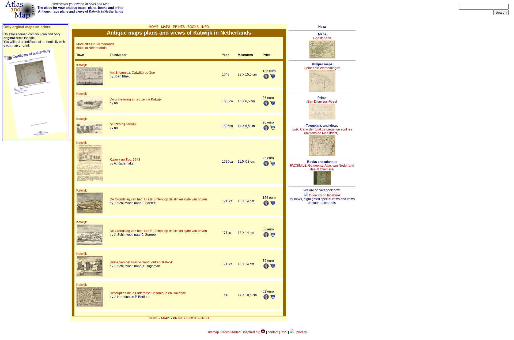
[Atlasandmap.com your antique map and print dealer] (21, 18)
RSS (284, 332)
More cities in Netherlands (95, 44)
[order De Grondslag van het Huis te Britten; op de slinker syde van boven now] (272, 204)
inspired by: (252, 332)
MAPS (165, 27)
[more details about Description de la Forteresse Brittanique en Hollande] (266, 298)
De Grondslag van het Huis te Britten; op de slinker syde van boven (158, 199)
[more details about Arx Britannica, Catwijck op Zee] (266, 78)
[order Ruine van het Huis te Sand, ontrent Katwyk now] (272, 267)
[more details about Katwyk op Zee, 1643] (266, 165)
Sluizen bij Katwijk (123, 124)
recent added (231, 332)
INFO (205, 27)
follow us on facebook (324, 195)
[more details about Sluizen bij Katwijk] (266, 129)
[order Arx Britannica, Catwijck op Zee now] (272, 77)
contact (273, 332)
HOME (153, 27)
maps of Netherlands (91, 48)
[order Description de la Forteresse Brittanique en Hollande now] (272, 298)
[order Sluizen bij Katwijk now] (272, 129)
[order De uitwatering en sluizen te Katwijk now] (272, 104)
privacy (301, 332)
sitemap (213, 332)
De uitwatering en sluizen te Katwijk (135, 99)
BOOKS (193, 27)
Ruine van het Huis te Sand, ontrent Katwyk (141, 262)
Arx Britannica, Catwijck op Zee (132, 72)
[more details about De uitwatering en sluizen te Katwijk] (266, 105)
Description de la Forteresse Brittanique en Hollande (148, 293)
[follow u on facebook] (292, 332)
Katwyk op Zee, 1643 (125, 160)
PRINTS (179, 27)
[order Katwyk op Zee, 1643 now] (272, 164)
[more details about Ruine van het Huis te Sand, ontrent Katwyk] (266, 268)
